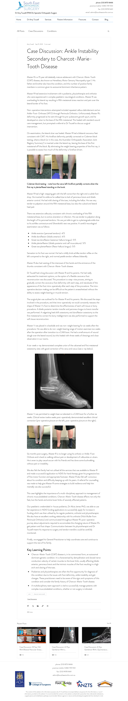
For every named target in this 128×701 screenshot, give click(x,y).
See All (109, 623)
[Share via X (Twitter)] (33, 606)
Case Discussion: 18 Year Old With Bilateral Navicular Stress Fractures (30, 648)
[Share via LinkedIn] (38, 606)
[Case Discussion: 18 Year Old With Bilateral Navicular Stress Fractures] (31, 635)
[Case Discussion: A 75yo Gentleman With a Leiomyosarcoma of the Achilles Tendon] (64, 635)
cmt (29, 594)
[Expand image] (39, 167)
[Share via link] (43, 606)
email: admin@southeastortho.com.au (99, 12)
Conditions (51, 31)
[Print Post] (47, 606)
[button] (108, 31)
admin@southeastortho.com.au (64, 675)
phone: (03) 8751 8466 (104, 2)
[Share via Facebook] (28, 606)
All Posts (20, 31)
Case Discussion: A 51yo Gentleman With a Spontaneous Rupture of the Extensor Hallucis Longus (96, 648)
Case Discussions (35, 31)
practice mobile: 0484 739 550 (101, 5)
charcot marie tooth (39, 594)
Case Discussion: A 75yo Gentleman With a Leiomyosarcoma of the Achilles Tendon (63, 648)
